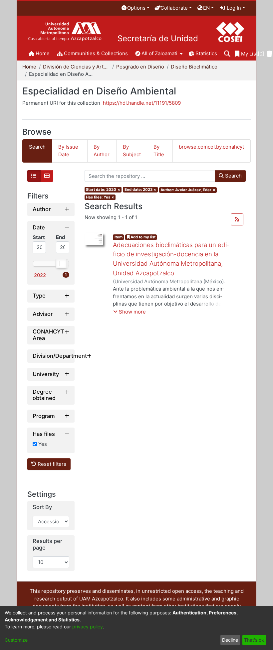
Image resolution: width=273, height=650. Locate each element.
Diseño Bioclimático (194, 67)
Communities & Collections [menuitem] (96, 53)
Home (29, 67)
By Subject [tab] (132, 151)
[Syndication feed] (237, 219)
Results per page (47, 544)
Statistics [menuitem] (206, 53)
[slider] (61, 263)
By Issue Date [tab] (68, 151)
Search (233, 176)
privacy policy (87, 626)
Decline (230, 640)
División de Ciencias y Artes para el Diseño (76, 67)
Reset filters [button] (51, 464)
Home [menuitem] (43, 53)
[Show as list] (34, 176)
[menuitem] (135, 8)
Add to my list (142, 237)
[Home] (65, 32)
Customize (16, 640)
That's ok (254, 640)
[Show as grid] (47, 176)
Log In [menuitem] (233, 8)
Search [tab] (37, 147)
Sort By (42, 507)
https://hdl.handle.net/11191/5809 (142, 103)
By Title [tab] (158, 151)
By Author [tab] (102, 151)
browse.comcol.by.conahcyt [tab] (211, 147)
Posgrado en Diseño (140, 67)
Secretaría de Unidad (158, 39)
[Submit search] (227, 54)
